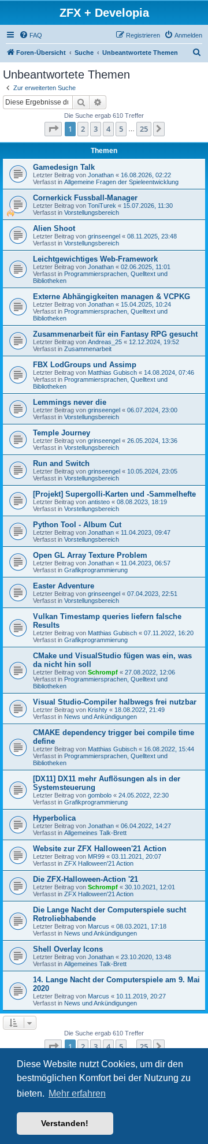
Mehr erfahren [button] (77, 1093)
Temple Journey (61, 432)
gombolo (100, 795)
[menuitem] (30, 35)
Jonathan (101, 175)
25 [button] (144, 129)
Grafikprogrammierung (96, 570)
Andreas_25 (105, 341)
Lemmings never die (69, 402)
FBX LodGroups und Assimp (84, 364)
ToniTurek (102, 205)
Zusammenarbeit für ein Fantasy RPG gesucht (115, 334)
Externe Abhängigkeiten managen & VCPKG (111, 296)
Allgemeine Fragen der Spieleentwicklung (121, 181)
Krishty (97, 709)
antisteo (99, 501)
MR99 (96, 856)
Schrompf (103, 672)
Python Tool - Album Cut (77, 524)
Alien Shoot (54, 228)
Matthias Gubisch (112, 372)
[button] (53, 129)
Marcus (98, 926)
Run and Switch (61, 463)
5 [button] (121, 129)
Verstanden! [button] (64, 1123)
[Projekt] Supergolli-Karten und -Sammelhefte (114, 494)
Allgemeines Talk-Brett (95, 832)
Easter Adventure (63, 586)
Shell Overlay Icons (68, 949)
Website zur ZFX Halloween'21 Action (99, 848)
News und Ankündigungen (100, 716)
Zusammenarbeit (88, 348)
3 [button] (96, 129)
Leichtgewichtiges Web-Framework (95, 259)
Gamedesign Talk (64, 167)
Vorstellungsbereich (91, 212)
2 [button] (83, 129)
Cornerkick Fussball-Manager (85, 197)
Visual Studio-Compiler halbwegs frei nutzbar (114, 702)
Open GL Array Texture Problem (90, 555)
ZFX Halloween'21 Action (98, 863)
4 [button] (108, 129)
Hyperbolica (54, 818)
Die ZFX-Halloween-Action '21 (85, 879)
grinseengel (104, 236)
